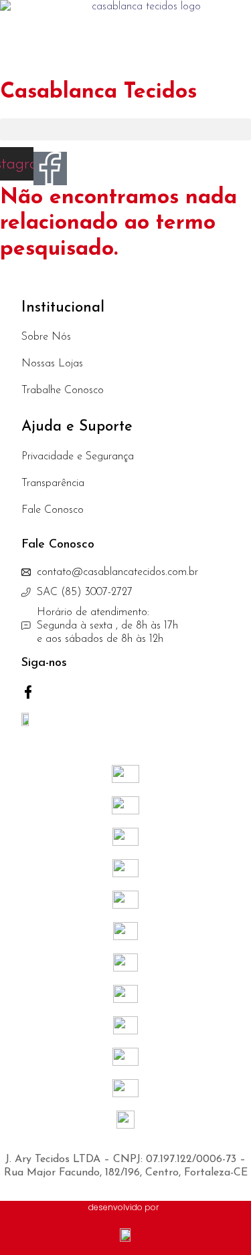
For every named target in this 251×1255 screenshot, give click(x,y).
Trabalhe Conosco (62, 390)
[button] (125, 129)
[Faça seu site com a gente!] (126, 1235)
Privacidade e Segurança (77, 456)
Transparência (52, 483)
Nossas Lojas (52, 363)
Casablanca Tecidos (98, 92)
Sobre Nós (46, 337)
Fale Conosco (52, 510)
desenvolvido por (123, 1207)
